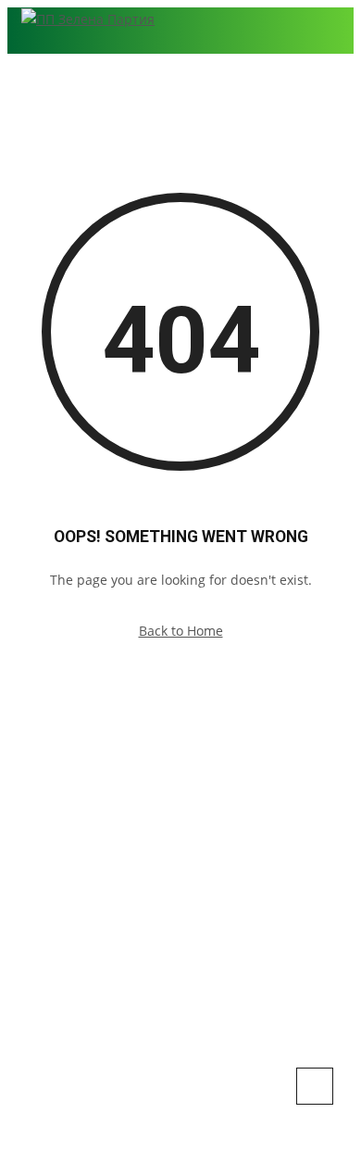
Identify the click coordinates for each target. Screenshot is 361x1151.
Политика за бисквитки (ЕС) (180, 911)
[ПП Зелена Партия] (88, 18)
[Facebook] (137, 882)
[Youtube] (223, 882)
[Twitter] (195, 882)
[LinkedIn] (166, 882)
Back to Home (181, 630)
